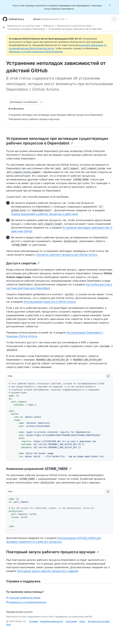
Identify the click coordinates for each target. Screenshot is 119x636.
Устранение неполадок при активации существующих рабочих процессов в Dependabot (57, 140)
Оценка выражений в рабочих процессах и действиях (44, 213)
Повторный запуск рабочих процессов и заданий (47, 570)
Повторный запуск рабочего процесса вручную (50, 552)
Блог (8, 624)
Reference (48, 25)
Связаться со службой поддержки (27, 602)
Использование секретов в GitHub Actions (50, 301)
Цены (82, 621)
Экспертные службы (99, 621)
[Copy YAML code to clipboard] (108, 376)
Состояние (71, 621)
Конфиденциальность (51, 621)
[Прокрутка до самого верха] (112, 629)
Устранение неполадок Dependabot (26, 29)
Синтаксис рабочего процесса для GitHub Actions (66, 254)
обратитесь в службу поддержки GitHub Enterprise (36, 51)
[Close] (110, 5)
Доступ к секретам (21, 263)
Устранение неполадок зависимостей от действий (75, 29)
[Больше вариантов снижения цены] (41, 102)
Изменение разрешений (36, 469)
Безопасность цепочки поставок (74, 25)
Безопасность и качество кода (23, 25)
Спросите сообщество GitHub (24, 597)
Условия (33, 621)
